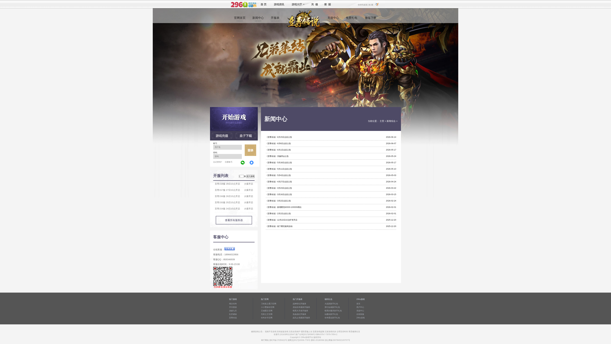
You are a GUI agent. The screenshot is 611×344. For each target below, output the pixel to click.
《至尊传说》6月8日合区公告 (278, 143)
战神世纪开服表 (299, 304)
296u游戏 (360, 318)
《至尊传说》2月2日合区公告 (278, 213)
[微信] (243, 163)
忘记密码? (217, 162)
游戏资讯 (279, 4)
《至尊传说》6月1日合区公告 (278, 150)
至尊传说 (233, 318)
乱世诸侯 (233, 314)
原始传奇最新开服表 (301, 307)
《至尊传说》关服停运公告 (277, 156)
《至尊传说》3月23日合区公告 (279, 188)
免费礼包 (351, 19)
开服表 (275, 19)
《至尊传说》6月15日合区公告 (279, 137)
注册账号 (228, 162)
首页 (263, 4)
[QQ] (252, 163)
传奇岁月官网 (266, 318)
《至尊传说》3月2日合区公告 (278, 201)
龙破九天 (233, 311)
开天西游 (233, 307)
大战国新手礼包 (331, 304)
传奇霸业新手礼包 (332, 318)
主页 (382, 121)
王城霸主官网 (266, 311)
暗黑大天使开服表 (300, 311)
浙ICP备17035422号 (278, 340)
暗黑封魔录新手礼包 (333, 311)
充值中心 (333, 19)
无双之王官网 (266, 314)
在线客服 (360, 314)
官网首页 (240, 19)
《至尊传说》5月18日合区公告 (279, 162)
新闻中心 (258, 19)
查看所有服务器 (234, 220)
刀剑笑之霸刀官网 (268, 304)
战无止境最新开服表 (301, 318)
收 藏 (371, 5)
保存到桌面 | (363, 5)
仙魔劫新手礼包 (331, 314)
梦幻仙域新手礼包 (332, 307)
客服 (327, 4)
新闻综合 (391, 121)
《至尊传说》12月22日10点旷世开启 (281, 220)
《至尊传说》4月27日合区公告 (279, 182)
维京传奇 (233, 304)
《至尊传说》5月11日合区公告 (279, 169)
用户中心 (360, 307)
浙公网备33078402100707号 (337, 340)
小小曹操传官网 (267, 307)
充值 (314, 4)
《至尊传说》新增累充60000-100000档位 (284, 207)
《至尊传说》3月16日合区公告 (279, 194)
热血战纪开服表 (299, 314)
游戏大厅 (297, 4)
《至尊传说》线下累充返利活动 (279, 226)
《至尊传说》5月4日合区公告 (278, 175)
